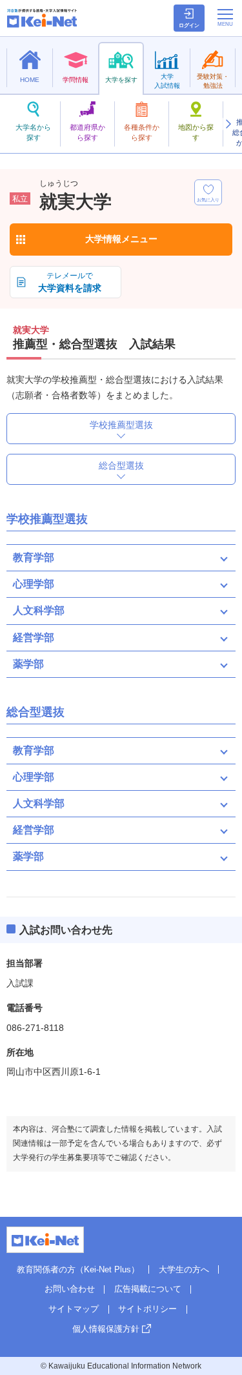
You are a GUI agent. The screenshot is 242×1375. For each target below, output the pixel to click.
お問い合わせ (70, 1289)
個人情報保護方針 (105, 1329)
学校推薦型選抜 (121, 425)
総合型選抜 (121, 465)
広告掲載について (147, 1289)
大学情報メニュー (121, 239)
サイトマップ (73, 1309)
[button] (228, 124)
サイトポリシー (147, 1309)
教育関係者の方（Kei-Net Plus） (78, 1269)
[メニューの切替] (225, 17)
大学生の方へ (184, 1269)
